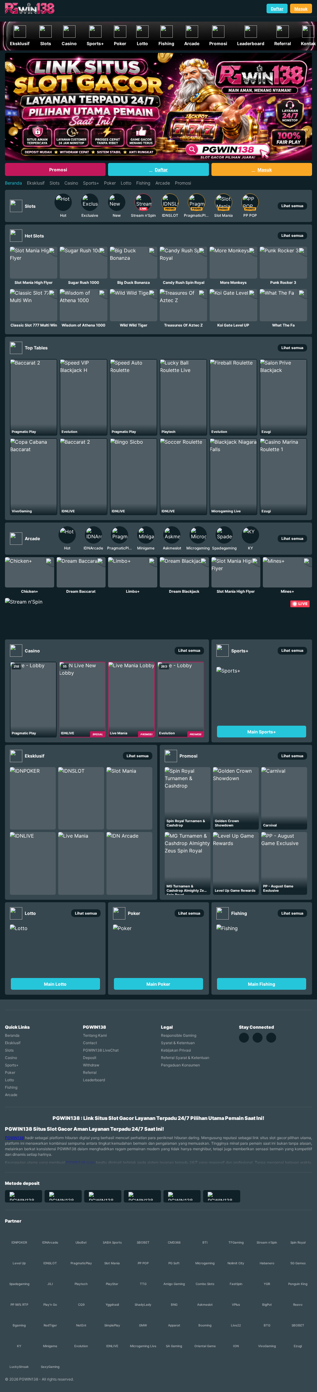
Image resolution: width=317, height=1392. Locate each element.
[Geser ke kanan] (268, 206)
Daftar (277, 8)
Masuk (301, 8)
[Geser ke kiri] (45, 206)
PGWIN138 (14, 1137)
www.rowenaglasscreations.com (38, 18)
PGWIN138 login (80, 1162)
